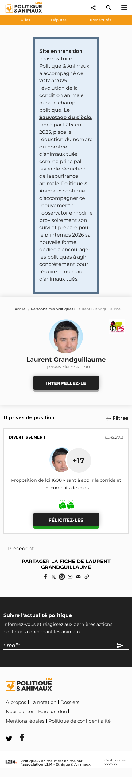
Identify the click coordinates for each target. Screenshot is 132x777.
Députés (59, 20)
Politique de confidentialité (80, 721)
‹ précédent (19, 548)
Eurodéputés (99, 20)
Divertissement (27, 437)
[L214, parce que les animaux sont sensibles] (11, 762)
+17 (78, 460)
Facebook (18, 729)
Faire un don (52, 711)
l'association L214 (36, 764)
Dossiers (69, 702)
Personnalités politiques (52, 309)
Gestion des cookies (115, 762)
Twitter (46, 729)
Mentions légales (25, 721)
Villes (25, 20)
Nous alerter (20, 711)
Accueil (21, 309)
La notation (43, 702)
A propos (16, 702)
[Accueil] (19, 14)
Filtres (121, 418)
